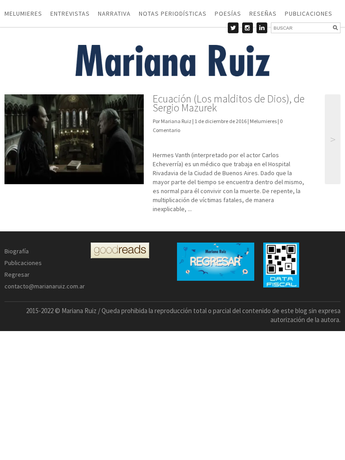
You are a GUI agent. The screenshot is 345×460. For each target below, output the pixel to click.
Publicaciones (308, 13)
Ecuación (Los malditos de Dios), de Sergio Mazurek (229, 103)
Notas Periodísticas (173, 13)
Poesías (228, 13)
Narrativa (114, 13)
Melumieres (23, 13)
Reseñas (263, 13)
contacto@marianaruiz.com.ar (44, 286)
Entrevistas (70, 13)
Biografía (16, 251)
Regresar (17, 274)
